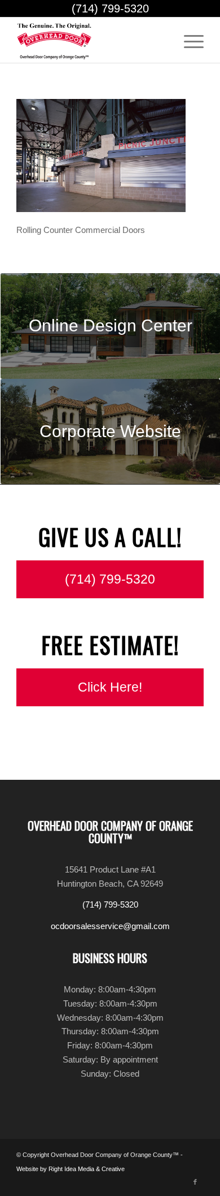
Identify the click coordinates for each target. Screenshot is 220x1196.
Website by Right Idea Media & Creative (70, 1168)
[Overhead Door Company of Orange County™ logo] (91, 40)
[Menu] (188, 40)
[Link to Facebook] (195, 1181)
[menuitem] (188, 40)
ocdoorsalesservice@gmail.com (110, 926)
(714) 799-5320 (110, 8)
